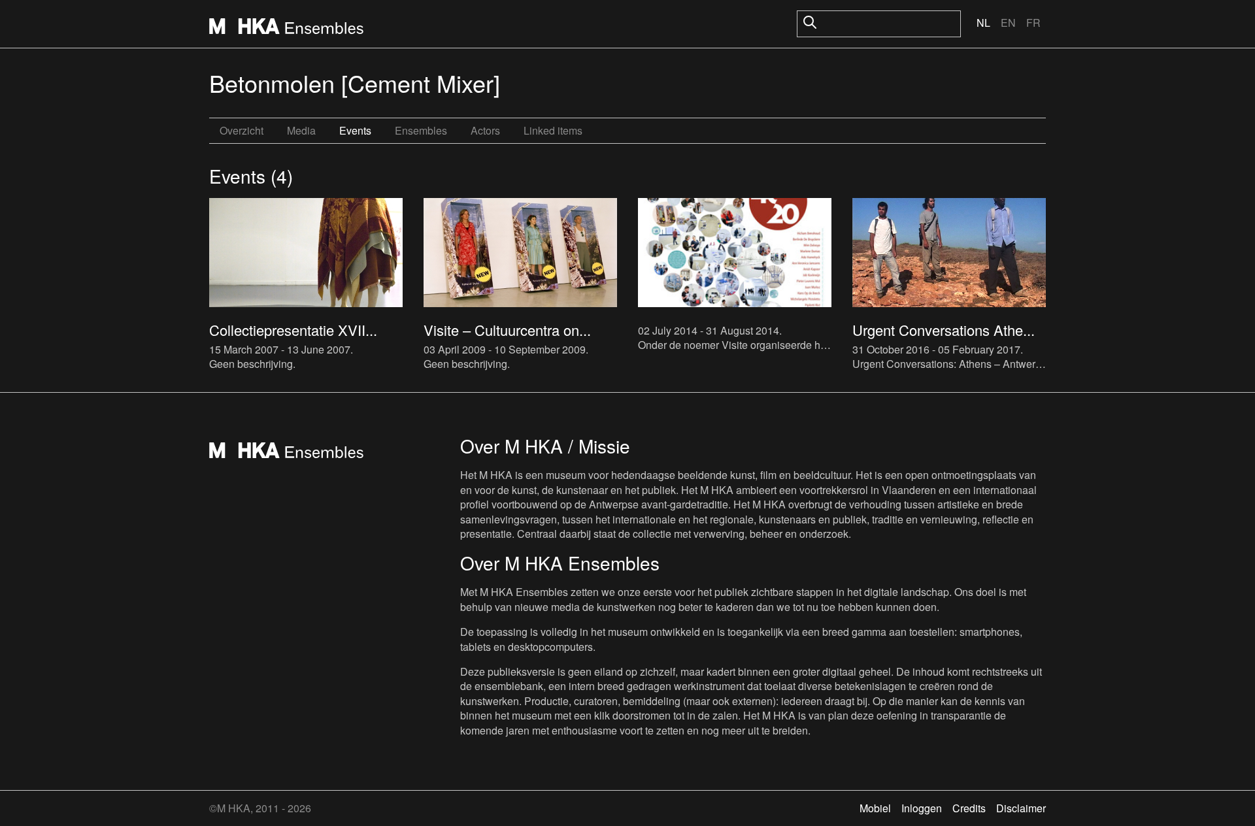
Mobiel (875, 808)
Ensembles (421, 130)
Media (301, 130)
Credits (969, 808)
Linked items (553, 130)
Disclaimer (1021, 808)
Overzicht (241, 130)
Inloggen (921, 808)
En (1008, 22)
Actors (485, 130)
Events (355, 130)
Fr (1033, 22)
